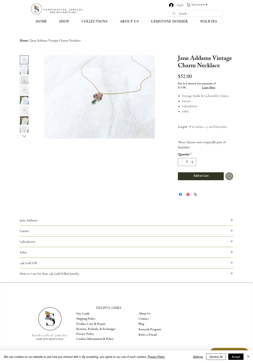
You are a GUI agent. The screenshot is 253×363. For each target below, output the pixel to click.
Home (24, 41)
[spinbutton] (187, 162)
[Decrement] (181, 162)
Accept (236, 357)
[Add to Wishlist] (229, 176)
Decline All (216, 357)
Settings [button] (198, 357)
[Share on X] (195, 194)
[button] (198, 5)
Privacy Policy (156, 357)
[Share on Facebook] (180, 194)
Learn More (208, 87)
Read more (184, 147)
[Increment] (192, 162)
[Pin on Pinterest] (188, 194)
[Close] (248, 357)
